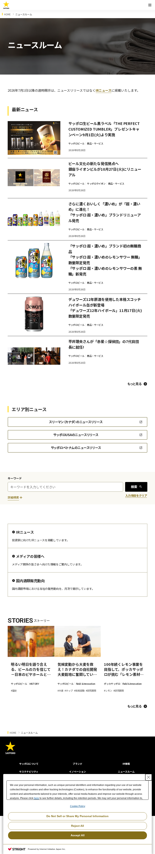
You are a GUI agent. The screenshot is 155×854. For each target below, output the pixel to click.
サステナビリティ (28, 771)
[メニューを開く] (150, 5)
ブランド (77, 763)
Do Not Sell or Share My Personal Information (77, 816)
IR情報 (126, 763)
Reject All (77, 825)
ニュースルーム (126, 771)
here (36, 798)
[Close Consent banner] (148, 777)
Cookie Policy (77, 806)
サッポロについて (29, 763)
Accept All (78, 835)
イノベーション (77, 771)
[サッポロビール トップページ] (6, 5)
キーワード (15, 478)
